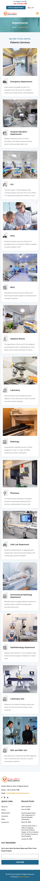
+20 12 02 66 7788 (20, 4)
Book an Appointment (16, 7)
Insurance (4, 816)
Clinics (3, 810)
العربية (32, 7)
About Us (4, 807)
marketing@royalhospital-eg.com (17, 793)
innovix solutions (24, 877)
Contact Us (5, 822)
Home (14, 27)
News (3, 819)
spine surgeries (26, 806)
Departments (5, 813)
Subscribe (20, 862)
